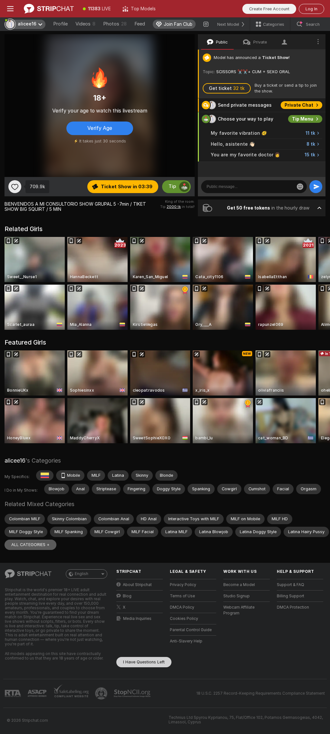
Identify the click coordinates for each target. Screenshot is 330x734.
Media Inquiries (137, 618)
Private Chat (299, 105)
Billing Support (290, 596)
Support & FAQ (290, 584)
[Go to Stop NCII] (133, 693)
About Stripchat (137, 584)
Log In (311, 8)
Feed (139, 24)
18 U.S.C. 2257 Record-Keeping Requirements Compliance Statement (260, 693)
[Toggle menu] (10, 8)
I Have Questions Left (144, 662)
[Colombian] (44, 475)
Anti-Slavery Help (186, 641)
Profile (60, 24)
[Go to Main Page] (49, 8)
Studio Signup (236, 596)
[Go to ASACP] (37, 693)
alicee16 (15, 460)
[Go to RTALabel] (13, 694)
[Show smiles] (300, 187)
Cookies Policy (184, 618)
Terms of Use (182, 596)
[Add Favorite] (14, 186)
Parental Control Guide (191, 630)
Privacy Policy (183, 584)
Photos (115, 24)
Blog (127, 596)
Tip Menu (302, 119)
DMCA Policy (182, 607)
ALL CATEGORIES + (30, 544)
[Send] (315, 186)
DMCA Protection (293, 607)
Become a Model (239, 584)
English (81, 574)
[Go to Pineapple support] (102, 693)
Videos (85, 24)
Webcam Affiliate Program (239, 610)
